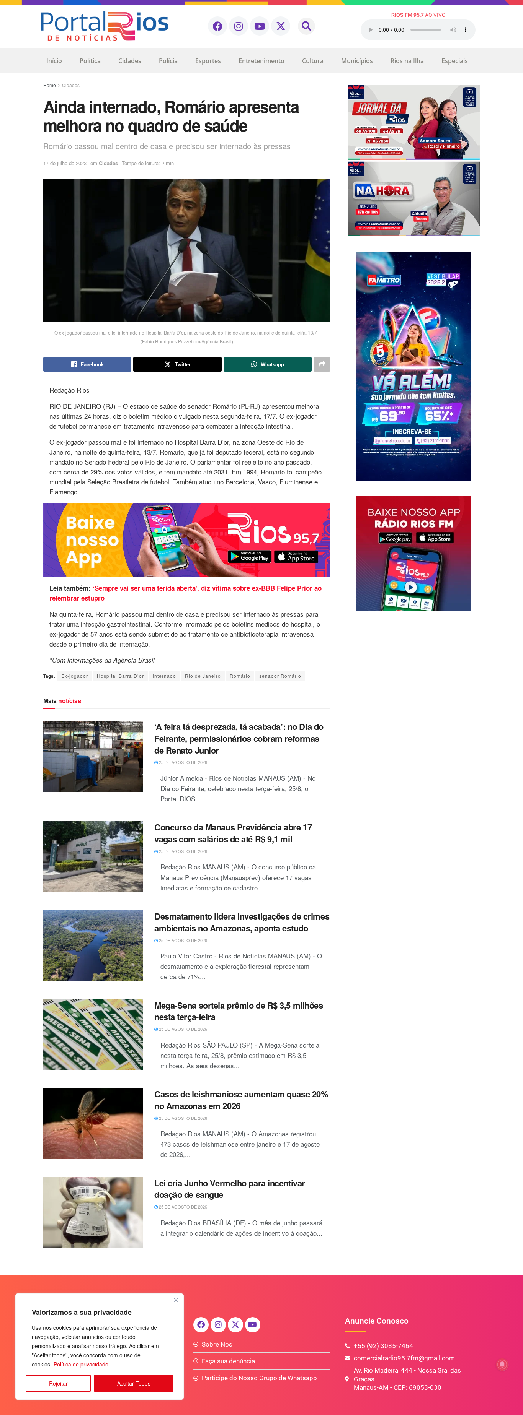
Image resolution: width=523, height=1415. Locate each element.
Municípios (357, 61)
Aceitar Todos (133, 1383)
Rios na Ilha (407, 61)
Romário (240, 676)
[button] (306, 26)
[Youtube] (259, 26)
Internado (164, 676)
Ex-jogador (74, 676)
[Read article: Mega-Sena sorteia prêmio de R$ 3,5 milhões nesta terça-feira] (93, 1035)
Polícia (168, 61)
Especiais (454, 61)
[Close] (175, 1300)
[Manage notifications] (502, 1364)
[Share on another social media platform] (322, 364)
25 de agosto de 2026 (182, 762)
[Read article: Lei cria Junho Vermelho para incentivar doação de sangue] (93, 1212)
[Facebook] (217, 26)
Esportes (208, 61)
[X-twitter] (280, 26)
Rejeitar (58, 1383)
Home (49, 85)
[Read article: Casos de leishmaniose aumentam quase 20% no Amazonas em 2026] (93, 1123)
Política (90, 61)
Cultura (313, 61)
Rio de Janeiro (203, 676)
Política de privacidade (81, 1364)
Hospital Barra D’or (120, 676)
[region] (99, 1346)
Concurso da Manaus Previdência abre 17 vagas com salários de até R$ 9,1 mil (233, 833)
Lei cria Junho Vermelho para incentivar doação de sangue (229, 1189)
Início (54, 61)
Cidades (129, 61)
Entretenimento (261, 61)
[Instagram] (238, 26)
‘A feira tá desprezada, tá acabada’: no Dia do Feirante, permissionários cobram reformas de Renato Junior (239, 738)
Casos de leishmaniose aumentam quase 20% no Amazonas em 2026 (241, 1100)
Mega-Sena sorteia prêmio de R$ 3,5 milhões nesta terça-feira (238, 1011)
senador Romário (280, 676)
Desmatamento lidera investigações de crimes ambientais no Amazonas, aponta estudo (241, 922)
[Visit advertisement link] (186, 540)
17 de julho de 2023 (65, 163)
